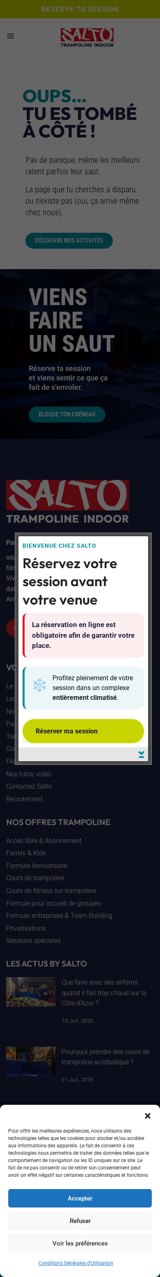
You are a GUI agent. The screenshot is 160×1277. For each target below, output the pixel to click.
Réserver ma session (67, 731)
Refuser (80, 1221)
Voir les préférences (80, 1243)
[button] (148, 1115)
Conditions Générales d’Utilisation (76, 1263)
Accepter (80, 1198)
